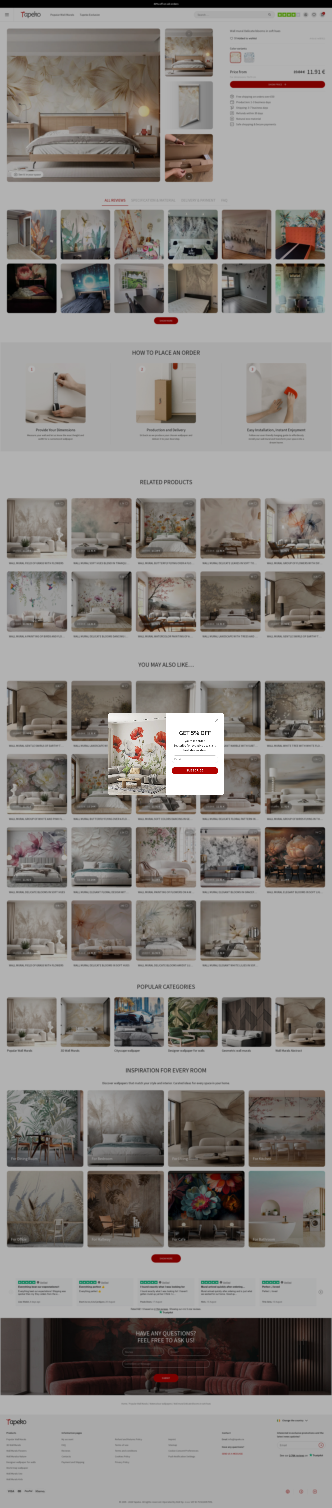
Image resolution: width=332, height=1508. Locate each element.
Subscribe (195, 770)
